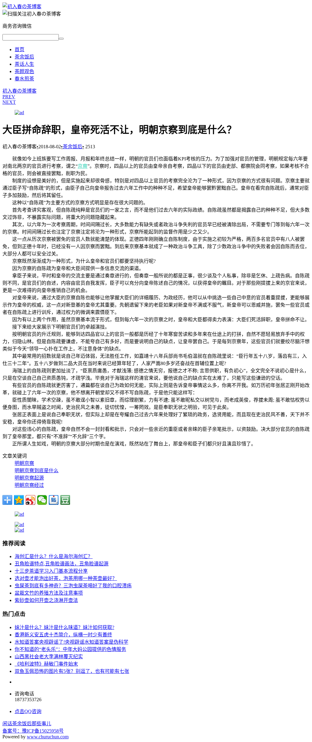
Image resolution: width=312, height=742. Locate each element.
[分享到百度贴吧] (53, 500)
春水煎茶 (24, 78)
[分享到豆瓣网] (65, 500)
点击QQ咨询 (28, 711)
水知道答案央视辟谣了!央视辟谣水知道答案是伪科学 (71, 642)
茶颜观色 (24, 71)
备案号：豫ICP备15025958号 (33, 730)
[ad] (19, 112)
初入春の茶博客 (19, 90)
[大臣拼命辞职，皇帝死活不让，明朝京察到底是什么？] (21, 6)
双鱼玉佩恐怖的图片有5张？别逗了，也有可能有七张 (72, 671)
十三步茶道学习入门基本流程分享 (51, 571)
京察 (82, 166)
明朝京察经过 (29, 485)
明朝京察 (24, 463)
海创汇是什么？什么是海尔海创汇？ (54, 556)
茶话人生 (24, 64)
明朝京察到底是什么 (36, 470)
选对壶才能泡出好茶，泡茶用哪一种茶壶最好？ (66, 578)
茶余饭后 (24, 56)
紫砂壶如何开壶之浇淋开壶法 (46, 600)
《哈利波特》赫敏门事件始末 (46, 663)
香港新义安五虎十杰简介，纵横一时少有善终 (63, 634)
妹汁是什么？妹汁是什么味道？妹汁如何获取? (64, 627)
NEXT (9, 102)
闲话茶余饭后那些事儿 (26, 723)
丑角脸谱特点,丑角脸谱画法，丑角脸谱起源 (61, 563)
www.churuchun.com (48, 736)
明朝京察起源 (29, 477)
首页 (19, 49)
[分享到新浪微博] (30, 500)
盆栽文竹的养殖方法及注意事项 (49, 593)
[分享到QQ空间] (19, 500)
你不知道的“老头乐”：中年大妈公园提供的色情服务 (70, 649)
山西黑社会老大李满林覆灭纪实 (49, 656)
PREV (8, 96)
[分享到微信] (42, 500)
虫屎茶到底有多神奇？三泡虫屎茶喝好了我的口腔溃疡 (73, 585)
